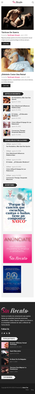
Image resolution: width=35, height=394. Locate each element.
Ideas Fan (25, 387)
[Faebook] (2, 333)
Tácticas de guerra (10, 32)
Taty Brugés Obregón (13, 35)
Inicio (27, 389)
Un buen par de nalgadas (18, 359)
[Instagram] (9, 333)
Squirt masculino (15, 351)
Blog (32, 389)
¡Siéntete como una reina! (13, 74)
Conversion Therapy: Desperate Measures (18, 131)
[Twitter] (4, 333)
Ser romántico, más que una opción (18, 146)
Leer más (6, 43)
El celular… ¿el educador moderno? (17, 162)
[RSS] (7, 333)
